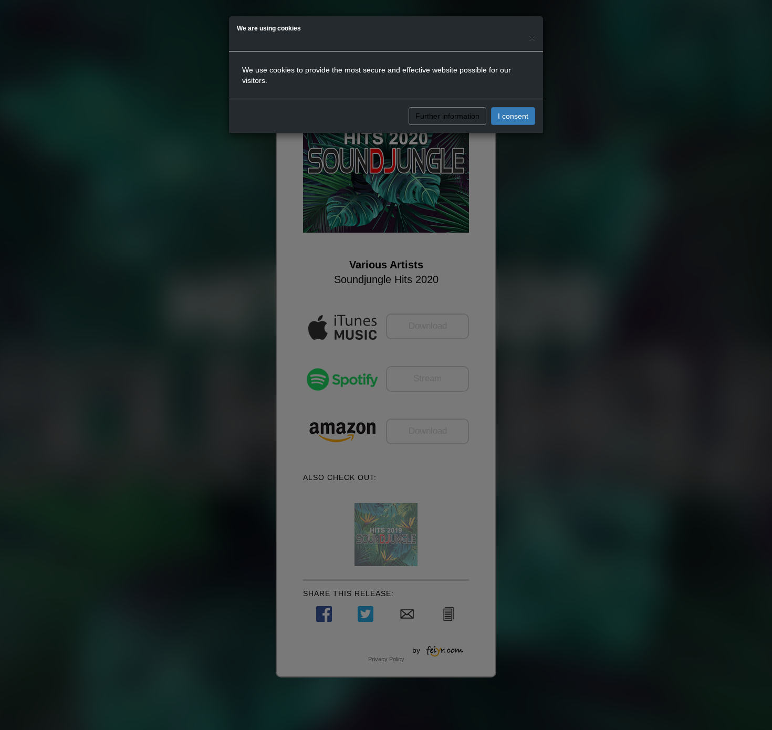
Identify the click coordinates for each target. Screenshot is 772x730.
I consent (513, 116)
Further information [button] (447, 116)
